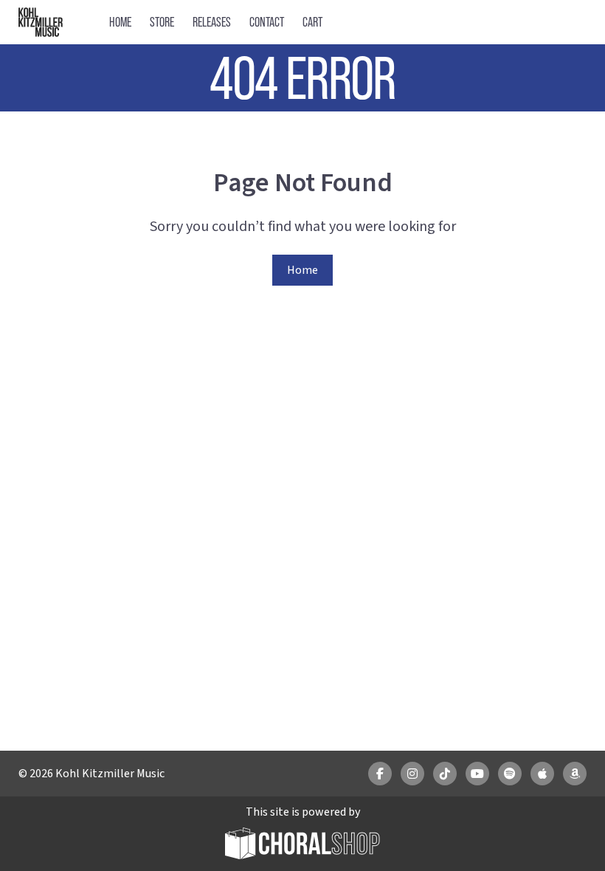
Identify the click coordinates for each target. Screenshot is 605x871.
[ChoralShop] (302, 845)
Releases (212, 22)
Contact (266, 22)
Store (162, 22)
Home (120, 22)
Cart (312, 22)
